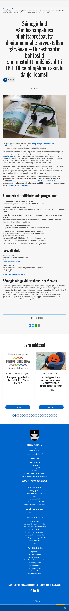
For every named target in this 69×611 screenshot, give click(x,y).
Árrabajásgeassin (35, 491)
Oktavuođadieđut (34, 565)
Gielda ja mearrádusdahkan (34, 548)
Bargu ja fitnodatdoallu (35, 518)
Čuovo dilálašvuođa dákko (18, 185)
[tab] (13, 415)
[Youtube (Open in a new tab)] (38, 590)
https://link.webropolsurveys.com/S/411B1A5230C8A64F (31, 181)
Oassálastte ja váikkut (34, 562)
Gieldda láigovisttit (34, 462)
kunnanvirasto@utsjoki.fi (34, 454)
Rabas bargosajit (34, 521)
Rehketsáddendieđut (35, 568)
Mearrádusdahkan (34, 557)
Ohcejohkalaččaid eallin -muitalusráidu (34, 560)
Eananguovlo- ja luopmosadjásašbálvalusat (34, 538)
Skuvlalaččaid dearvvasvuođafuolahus (34, 502)
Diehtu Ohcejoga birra (34, 554)
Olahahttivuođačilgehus (34, 574)
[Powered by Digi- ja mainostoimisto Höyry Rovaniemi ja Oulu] (34, 600)
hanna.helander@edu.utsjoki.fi (14, 274)
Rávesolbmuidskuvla (34, 499)
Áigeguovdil (34, 551)
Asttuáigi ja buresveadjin (34, 509)
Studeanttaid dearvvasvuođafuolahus (34, 504)
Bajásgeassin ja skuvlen (34, 487)
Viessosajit (34, 465)
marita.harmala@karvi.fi (11, 262)
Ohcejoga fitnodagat (34, 529)
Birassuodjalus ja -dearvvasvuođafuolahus (34, 476)
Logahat (34, 496)
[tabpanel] (18, 382)
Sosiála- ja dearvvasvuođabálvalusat (34, 481)
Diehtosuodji (34, 571)
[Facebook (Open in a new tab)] (31, 590)
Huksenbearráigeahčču (34, 468)
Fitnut (34, 543)
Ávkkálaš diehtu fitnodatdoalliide (34, 532)
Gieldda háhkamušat (34, 540)
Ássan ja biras (34, 459)
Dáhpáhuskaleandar (34, 513)
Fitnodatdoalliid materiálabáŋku (34, 535)
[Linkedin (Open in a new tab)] (34, 590)
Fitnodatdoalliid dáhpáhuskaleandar (34, 524)
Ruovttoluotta (36, 318)
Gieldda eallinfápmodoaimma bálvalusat (34, 527)
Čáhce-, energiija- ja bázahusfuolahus (34, 473)
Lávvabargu (34, 470)
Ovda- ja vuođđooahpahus (34, 493)
